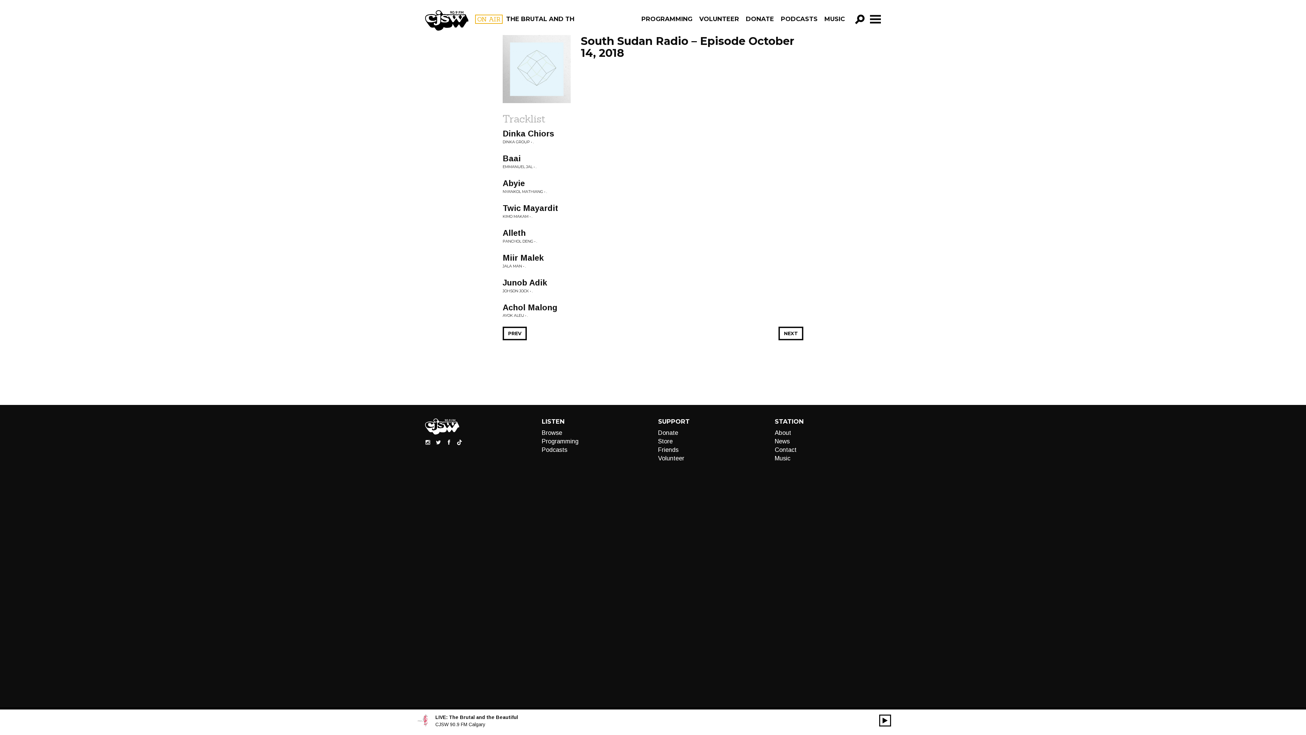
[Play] (885, 720)
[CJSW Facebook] (449, 442)
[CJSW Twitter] (438, 442)
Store (665, 441)
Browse (552, 432)
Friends (668, 449)
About (783, 432)
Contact (786, 449)
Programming (666, 19)
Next (791, 333)
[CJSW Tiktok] (459, 442)
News (782, 441)
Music (834, 19)
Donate (760, 19)
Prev (514, 333)
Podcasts (799, 19)
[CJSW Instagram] (428, 442)
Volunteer (719, 19)
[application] (885, 720)
